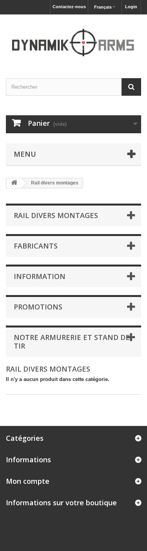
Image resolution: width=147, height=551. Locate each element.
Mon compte (27, 481)
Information (39, 276)
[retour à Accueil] (14, 183)
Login (131, 6)
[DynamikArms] (73, 39)
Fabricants (36, 245)
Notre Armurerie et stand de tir (72, 342)
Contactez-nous (69, 6)
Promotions (38, 306)
